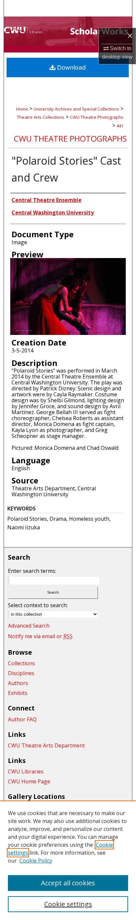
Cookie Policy (35, 860)
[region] (68, 860)
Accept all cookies (68, 882)
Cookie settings (68, 904)
